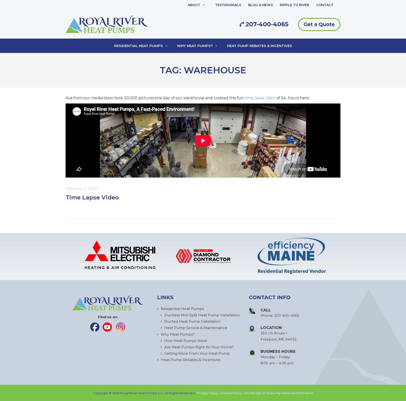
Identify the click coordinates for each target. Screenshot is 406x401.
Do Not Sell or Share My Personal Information (278, 393)
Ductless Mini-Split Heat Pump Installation (202, 315)
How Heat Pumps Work (185, 340)
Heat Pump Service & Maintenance (195, 328)
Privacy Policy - (208, 393)
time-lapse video (260, 98)
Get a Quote (319, 24)
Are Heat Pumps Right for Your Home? (199, 347)
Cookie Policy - (232, 393)
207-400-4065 (266, 24)
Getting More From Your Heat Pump (197, 353)
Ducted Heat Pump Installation (192, 321)
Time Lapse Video (92, 197)
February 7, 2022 (82, 188)
